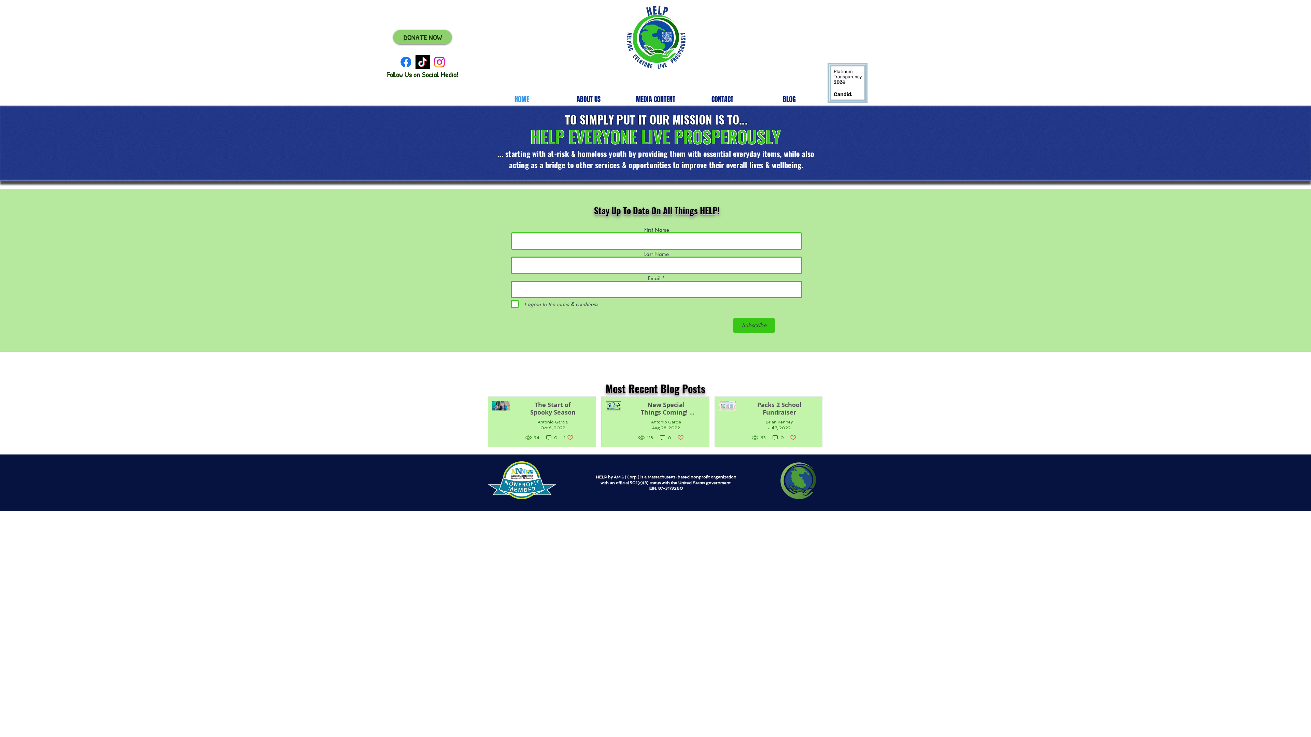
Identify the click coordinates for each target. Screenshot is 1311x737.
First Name (656, 229)
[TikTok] (422, 62)
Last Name (656, 254)
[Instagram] (439, 62)
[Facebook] (406, 62)
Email (654, 278)
